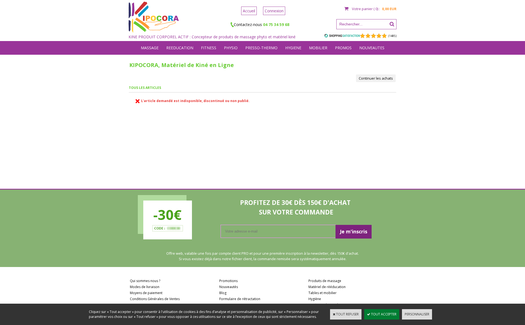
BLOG (262, 61)
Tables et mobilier (322, 293)
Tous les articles (145, 87)
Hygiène (314, 299)
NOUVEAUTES (371, 47)
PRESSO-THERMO (261, 47)
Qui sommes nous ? (145, 280)
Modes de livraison (144, 287)
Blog (222, 293)
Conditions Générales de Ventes (155, 299)
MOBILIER (318, 47)
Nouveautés (228, 287)
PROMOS (343, 47)
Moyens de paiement (146, 293)
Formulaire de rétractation (239, 299)
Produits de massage (324, 280)
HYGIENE (293, 47)
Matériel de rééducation (327, 287)
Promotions (228, 280)
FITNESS (208, 47)
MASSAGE (150, 47)
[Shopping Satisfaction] (342, 35)
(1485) (392, 36)
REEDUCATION (179, 47)
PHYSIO (231, 47)
